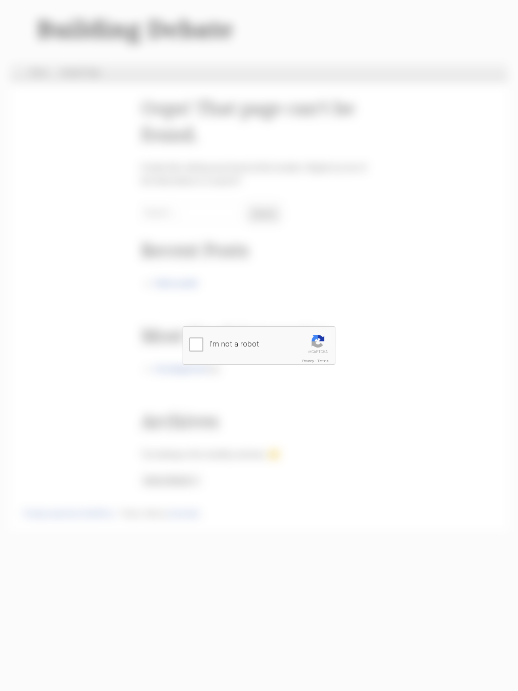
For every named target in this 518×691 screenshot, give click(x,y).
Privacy (308, 361)
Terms (323, 361)
